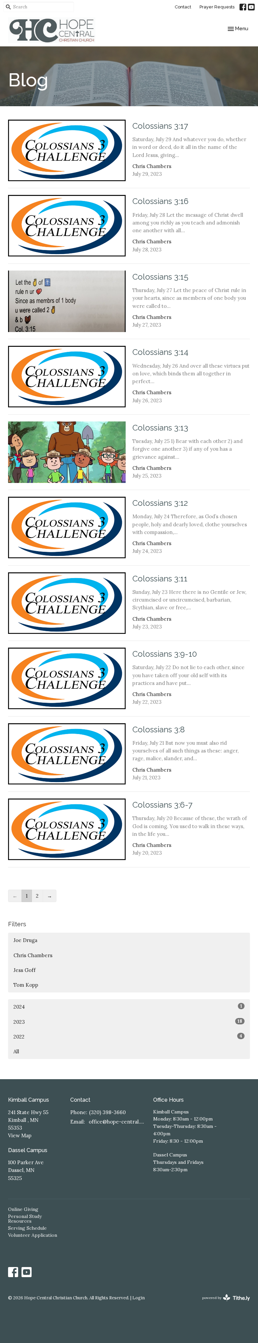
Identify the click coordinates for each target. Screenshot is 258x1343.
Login (138, 1298)
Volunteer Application (32, 1235)
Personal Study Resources (25, 1218)
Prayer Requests (217, 6)
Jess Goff (24, 970)
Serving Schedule (27, 1228)
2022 (127, 1036)
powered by (223, 1303)
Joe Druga (25, 940)
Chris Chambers (32, 955)
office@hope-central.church (117, 1121)
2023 (127, 1021)
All (16, 1051)
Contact (183, 6)
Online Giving (23, 1209)
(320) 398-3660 (107, 1112)
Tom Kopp (25, 985)
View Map (20, 1135)
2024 (127, 1006)
